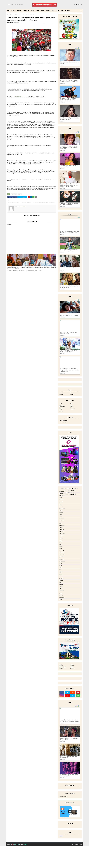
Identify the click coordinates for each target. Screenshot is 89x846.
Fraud (61, 544)
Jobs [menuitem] (62, 10)
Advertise (21, 4)
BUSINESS (72, 665)
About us (61, 394)
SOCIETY (61, 665)
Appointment (62, 495)
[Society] (31, 260)
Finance (61, 540)
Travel (61, 599)
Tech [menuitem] (53, 10)
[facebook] (74, 4)
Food (61, 542)
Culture (61, 527)
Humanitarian (62, 550)
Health (61, 546)
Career (61, 514)
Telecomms (62, 591)
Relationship (62, 578)
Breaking (61, 506)
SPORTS (61, 668)
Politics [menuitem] (19, 10)
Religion (61, 580)
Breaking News (62, 508)
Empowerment (62, 533)
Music (61, 567)
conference (62, 519)
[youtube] (67, 695)
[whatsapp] (78, 695)
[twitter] (76, 4)
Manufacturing (62, 561)
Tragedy (61, 595)
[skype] (72, 695)
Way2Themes (16, 844)
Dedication (62, 529)
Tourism (61, 593)
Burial (61, 510)
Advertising (62, 491)
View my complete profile (63, 422)
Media (61, 563)
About (12, 4)
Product (61, 574)
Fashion (61, 538)
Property (61, 576)
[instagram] (79, 4)
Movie (61, 565)
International (62, 552)
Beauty (61, 502)
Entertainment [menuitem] (26, 10)
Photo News (72, 408)
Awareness (62, 499)
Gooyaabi (25, 844)
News (16, 194)
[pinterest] (81, 4)
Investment (62, 555)
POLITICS (72, 667)
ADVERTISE (72, 668)
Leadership (62, 559)
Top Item (71, 394)
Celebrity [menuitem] (67, 10)
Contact (16, 4)
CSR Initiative (62, 525)
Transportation (62, 597)
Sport (61, 588)
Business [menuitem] (48, 10)
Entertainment (62, 406)
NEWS (71, 664)
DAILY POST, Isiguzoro (21, 97)
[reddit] (72, 692)
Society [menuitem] (42, 10)
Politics (11, 14)
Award (61, 497)
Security (61, 584)
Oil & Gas (61, 571)
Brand (61, 504)
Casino (61, 516)
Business (61, 405)
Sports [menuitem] (33, 10)
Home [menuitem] (8, 10)
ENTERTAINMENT (62, 667)
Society (61, 586)
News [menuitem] (37, 10)
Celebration (62, 518)
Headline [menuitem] (13, 10)
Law (60, 557)
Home (9, 4)
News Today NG (10, 22)
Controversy (62, 521)
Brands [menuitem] (57, 10)
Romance (61, 411)
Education (72, 409)
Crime (61, 523)
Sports (60, 409)
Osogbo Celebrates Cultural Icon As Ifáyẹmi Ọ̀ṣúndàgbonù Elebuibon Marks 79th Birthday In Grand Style (31, 267)
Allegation (61, 493)
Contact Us (72, 392)
